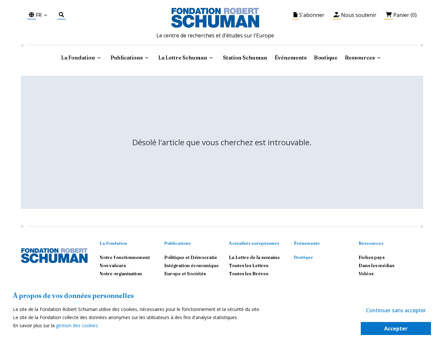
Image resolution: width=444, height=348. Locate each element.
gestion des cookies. (77, 325)
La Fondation (113, 243)
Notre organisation (120, 274)
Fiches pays (372, 257)
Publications (177, 243)
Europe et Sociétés (185, 274)
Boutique (325, 57)
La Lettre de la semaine (254, 257)
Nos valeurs (112, 265)
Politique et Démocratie (190, 257)
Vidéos (366, 274)
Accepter (396, 328)
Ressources (360, 57)
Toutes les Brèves (248, 274)
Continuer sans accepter (396, 310)
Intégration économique (191, 265)
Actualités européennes (254, 243)
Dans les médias (376, 265)
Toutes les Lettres (248, 265)
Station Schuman (245, 57)
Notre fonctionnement (124, 257)
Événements (291, 57)
